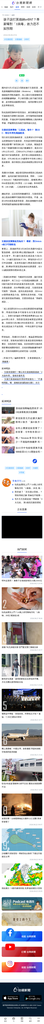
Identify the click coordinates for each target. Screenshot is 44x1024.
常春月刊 (16, 481)
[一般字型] (22, 81)
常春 (22, 472)
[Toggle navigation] (38, 1018)
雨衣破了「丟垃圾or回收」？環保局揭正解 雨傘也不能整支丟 (28, 494)
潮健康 (5, 361)
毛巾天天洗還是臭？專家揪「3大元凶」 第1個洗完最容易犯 (28, 501)
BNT (27, 39)
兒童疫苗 (9, 39)
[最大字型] (27, 81)
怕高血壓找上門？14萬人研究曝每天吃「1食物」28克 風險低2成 (28, 486)
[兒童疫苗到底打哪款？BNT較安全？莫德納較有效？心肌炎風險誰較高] (2, 393)
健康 (13, 15)
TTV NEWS (5, 15)
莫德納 (19, 39)
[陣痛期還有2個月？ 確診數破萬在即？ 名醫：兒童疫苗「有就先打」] (2, 386)
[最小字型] (17, 81)
